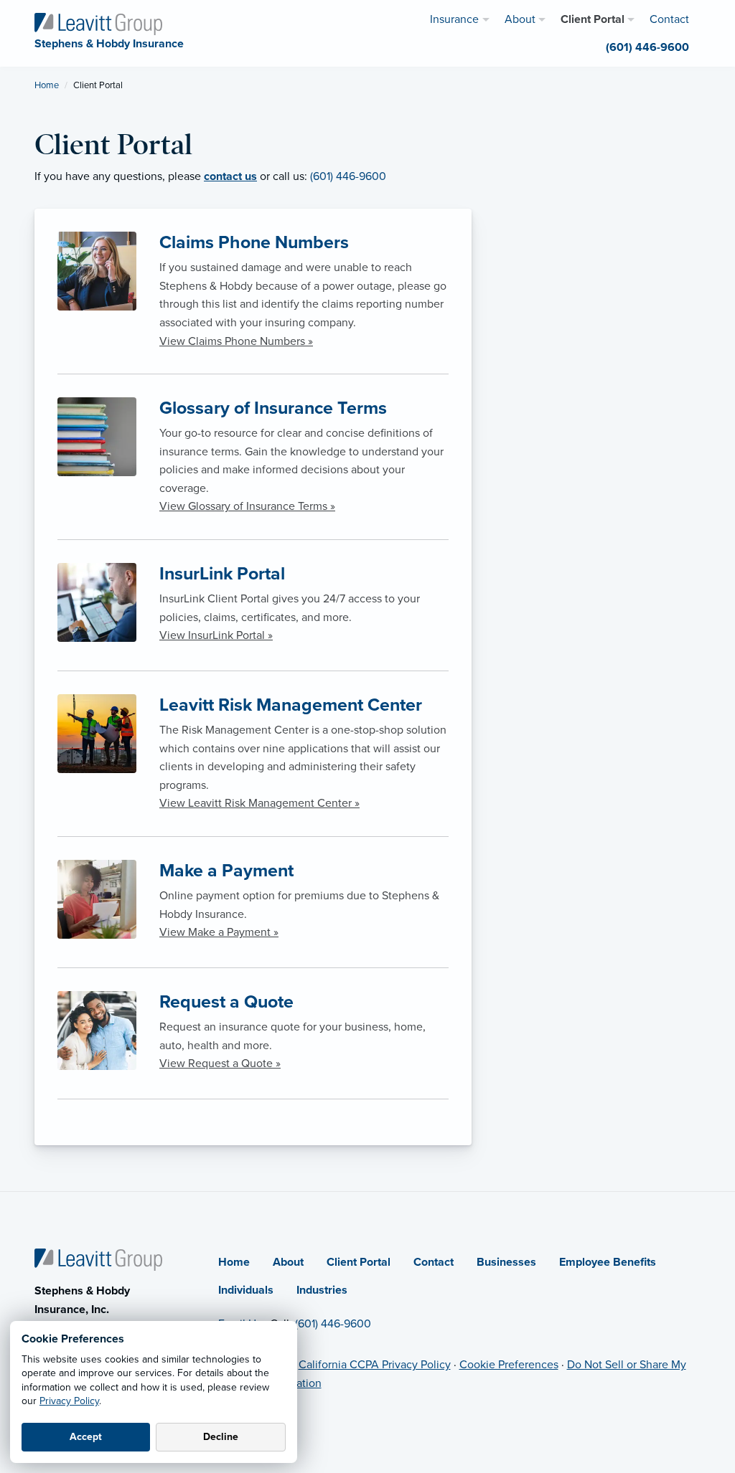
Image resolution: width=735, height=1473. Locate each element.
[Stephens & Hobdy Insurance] (98, 23)
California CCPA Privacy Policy (375, 1365)
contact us (230, 176)
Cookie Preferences (508, 1365)
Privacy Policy (69, 1401)
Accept (86, 1437)
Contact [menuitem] (669, 19)
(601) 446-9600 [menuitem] (647, 47)
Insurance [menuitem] (454, 19)
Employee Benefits (607, 1262)
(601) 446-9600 (348, 176)
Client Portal (358, 1262)
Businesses (506, 1262)
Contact (433, 1262)
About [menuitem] (520, 19)
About (288, 1262)
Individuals (245, 1290)
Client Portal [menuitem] (592, 19)
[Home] (98, 1259)
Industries (321, 1290)
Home (46, 85)
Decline (220, 1437)
